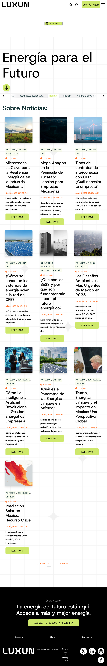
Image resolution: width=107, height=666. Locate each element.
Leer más (17, 217)
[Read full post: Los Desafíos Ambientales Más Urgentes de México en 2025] (88, 243)
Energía (67, 96)
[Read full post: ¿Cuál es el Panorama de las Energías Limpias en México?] (53, 360)
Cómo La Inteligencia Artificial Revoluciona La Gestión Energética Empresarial (16, 407)
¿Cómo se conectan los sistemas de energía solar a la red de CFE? (17, 287)
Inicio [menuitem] (19, 636)
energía (10, 383)
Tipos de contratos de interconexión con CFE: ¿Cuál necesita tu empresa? (88, 174)
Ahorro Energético (86, 96)
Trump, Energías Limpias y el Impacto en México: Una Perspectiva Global (86, 407)
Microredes (12, 153)
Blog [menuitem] (52, 636)
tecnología (24, 379)
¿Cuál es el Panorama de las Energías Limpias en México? (52, 399)
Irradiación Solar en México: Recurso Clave (18, 513)
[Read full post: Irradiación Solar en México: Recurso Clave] (18, 473)
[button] (6, 96)
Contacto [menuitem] (87, 636)
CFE (43, 153)
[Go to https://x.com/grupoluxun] (83, 651)
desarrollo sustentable (32, 96)
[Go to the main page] (15, 4)
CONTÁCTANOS (91, 4)
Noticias (53, 96)
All (12, 96)
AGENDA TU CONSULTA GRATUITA (53, 622)
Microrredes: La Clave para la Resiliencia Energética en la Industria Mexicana (17, 174)
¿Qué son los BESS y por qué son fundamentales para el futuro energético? (52, 294)
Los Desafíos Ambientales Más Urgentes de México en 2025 (87, 285)
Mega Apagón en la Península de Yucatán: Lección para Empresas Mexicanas (53, 177)
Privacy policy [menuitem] (65, 659)
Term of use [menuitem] (65, 650)
